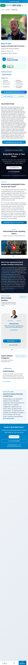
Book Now (15, 436)
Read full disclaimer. (9, 418)
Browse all (23, 296)
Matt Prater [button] (6, 44)
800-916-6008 (6, 175)
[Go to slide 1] (11, 349)
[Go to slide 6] (16, 349)
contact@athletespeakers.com (20, 175)
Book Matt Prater (14, 167)
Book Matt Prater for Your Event (14, 142)
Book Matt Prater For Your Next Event (14, 222)
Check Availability (7, 96)
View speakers (7, 381)
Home (2, 9)
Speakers (8, 9)
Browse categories (21, 356)
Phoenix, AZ (10, 67)
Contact (3, 5)
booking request (9, 289)
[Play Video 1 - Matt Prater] (14, 247)
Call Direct (21, 96)
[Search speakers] (22, 5)
